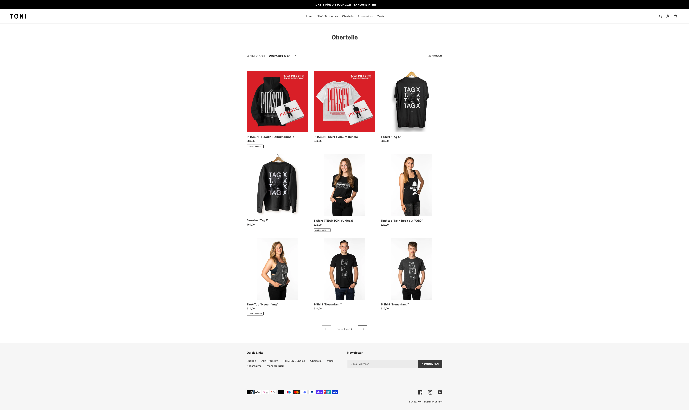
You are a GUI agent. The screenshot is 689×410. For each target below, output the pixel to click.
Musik (330, 360)
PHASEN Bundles (294, 360)
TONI (419, 401)
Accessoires (254, 365)
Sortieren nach (256, 56)
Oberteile (316, 360)
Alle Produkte (269, 360)
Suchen (251, 360)
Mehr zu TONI (275, 365)
